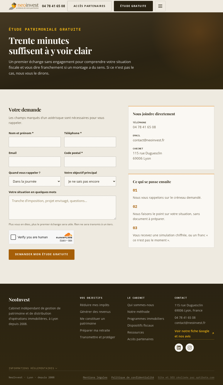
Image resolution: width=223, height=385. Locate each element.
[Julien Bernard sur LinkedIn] (179, 347)
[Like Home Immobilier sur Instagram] (190, 347)
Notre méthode (138, 312)
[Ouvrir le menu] (160, 6)
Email (13, 153)
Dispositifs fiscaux (140, 325)
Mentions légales (95, 377)
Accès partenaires (89, 6)
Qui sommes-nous (140, 305)
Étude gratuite (133, 6)
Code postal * (73, 153)
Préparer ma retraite (95, 330)
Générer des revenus (95, 312)
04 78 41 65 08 (53, 6)
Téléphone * (73, 133)
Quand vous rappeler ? (24, 173)
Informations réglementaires (31, 368)
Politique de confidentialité (132, 377)
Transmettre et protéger (97, 337)
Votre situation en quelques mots (32, 192)
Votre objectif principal (80, 173)
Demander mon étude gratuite (41, 254)
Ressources (135, 332)
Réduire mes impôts (94, 305)
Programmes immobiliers (145, 319)
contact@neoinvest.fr (148, 140)
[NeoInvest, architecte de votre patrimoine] (24, 6)
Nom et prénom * (21, 133)
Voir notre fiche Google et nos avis (192, 333)
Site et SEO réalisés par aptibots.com (186, 377)
